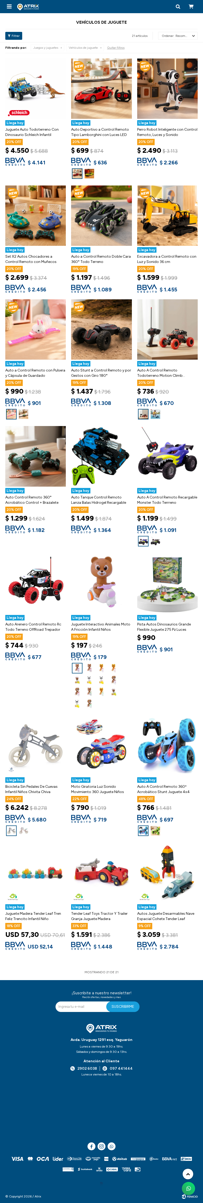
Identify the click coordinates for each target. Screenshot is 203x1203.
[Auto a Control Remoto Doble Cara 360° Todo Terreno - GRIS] (101, 215)
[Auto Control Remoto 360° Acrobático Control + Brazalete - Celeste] (35, 456)
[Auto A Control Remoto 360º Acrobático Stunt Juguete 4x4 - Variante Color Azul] (167, 746)
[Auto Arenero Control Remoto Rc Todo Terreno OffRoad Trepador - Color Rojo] (35, 583)
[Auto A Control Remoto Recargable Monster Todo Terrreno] (143, 541)
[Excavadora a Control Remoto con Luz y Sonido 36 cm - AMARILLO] (167, 215)
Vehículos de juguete (83, 48)
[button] (177, 6)
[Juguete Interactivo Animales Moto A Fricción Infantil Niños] (77, 668)
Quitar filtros (115, 48)
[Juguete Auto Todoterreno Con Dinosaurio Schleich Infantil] (35, 88)
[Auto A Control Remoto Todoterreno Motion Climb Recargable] (143, 414)
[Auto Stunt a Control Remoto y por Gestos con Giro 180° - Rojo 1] (101, 329)
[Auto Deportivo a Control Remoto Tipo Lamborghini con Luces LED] (77, 173)
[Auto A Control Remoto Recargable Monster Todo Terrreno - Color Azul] (167, 456)
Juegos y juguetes (45, 48)
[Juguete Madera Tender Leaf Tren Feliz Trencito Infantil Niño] (35, 873)
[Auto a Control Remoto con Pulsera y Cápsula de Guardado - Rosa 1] (35, 329)
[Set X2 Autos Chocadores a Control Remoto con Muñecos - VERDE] (35, 215)
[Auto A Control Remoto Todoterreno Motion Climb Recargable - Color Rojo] (167, 329)
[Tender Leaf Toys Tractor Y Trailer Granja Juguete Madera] (101, 873)
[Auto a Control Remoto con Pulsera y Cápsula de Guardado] (11, 414)
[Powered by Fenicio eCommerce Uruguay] (190, 1196)
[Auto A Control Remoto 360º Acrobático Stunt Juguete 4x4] (143, 830)
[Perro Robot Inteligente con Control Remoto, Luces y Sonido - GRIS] (167, 88)
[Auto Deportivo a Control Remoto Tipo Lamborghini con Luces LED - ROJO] (101, 88)
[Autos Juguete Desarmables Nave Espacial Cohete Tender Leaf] (167, 873)
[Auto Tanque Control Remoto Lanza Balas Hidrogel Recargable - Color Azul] (101, 456)
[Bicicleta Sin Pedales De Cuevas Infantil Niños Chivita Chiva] (11, 830)
